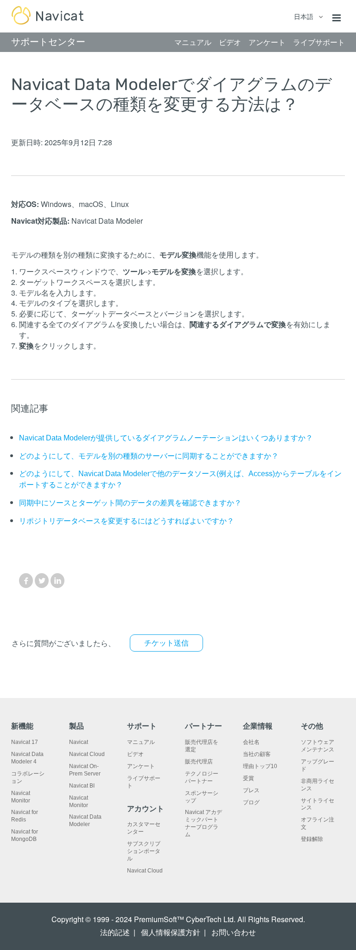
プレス (251, 790)
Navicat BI (82, 785)
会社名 (251, 742)
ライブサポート (143, 782)
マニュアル (141, 742)
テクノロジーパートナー (201, 777)
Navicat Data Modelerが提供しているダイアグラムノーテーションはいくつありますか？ (166, 438)
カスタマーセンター (143, 828)
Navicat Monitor (20, 797)
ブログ (251, 802)
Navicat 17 (24, 742)
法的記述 (115, 933)
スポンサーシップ (201, 797)
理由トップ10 (260, 766)
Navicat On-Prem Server (85, 770)
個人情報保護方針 (170, 933)
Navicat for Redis (24, 816)
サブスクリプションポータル (143, 851)
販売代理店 (199, 761)
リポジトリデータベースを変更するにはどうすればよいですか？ (126, 521)
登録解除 (312, 839)
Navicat (78, 742)
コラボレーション (27, 777)
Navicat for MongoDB (24, 835)
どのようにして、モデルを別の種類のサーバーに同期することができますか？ (149, 456)
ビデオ (135, 754)
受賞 (248, 778)
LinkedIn (57, 580)
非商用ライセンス (317, 785)
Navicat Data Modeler (85, 820)
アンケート (141, 766)
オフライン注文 (317, 823)
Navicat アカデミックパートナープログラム (203, 823)
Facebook (26, 580)
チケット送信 (166, 643)
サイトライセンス (317, 804)
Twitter (42, 580)
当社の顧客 (257, 754)
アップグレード (317, 765)
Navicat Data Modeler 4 (27, 758)
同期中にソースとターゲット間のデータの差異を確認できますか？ (130, 503)
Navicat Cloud (87, 754)
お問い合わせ (233, 933)
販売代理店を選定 (201, 746)
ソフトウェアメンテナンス (317, 746)
